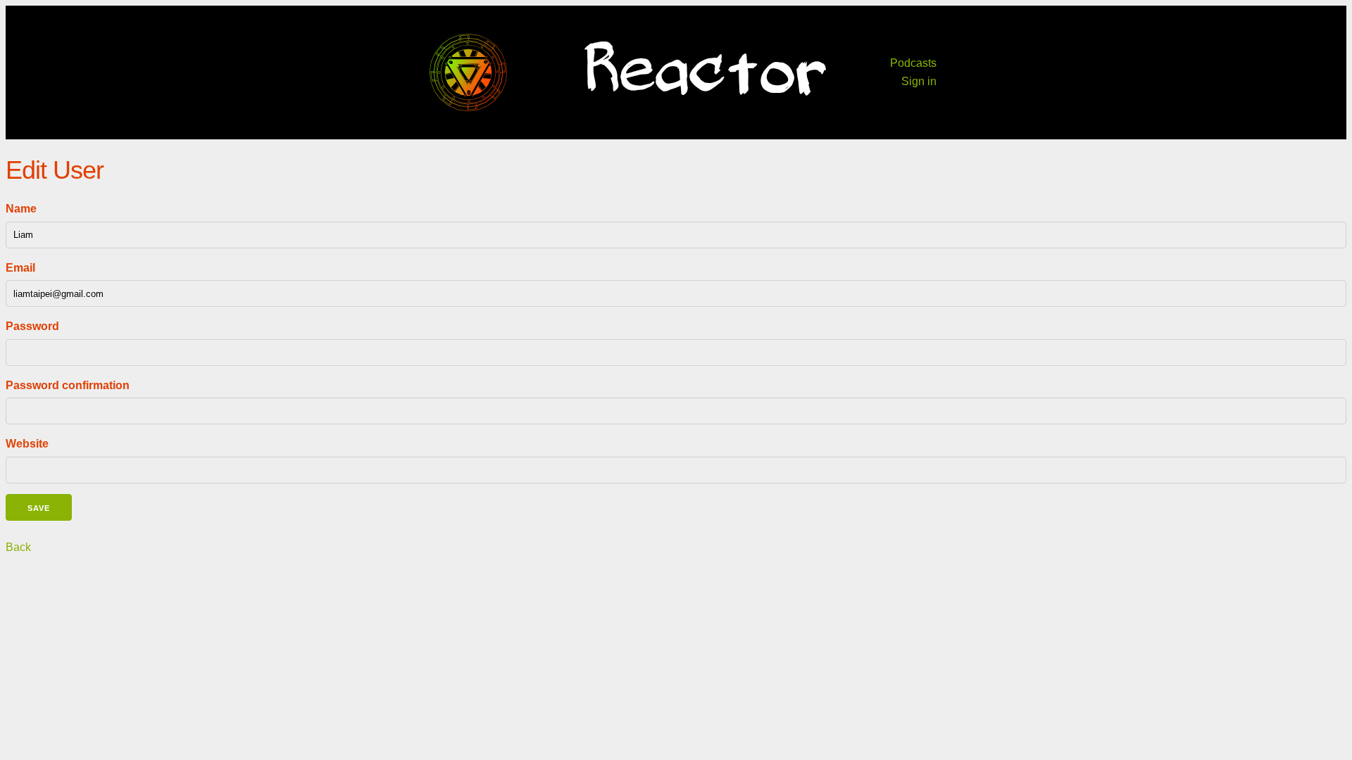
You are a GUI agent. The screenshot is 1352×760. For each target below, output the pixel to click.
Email (20, 268)
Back (18, 547)
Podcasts (913, 63)
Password (32, 326)
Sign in (919, 81)
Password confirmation (68, 385)
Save (38, 508)
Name (21, 209)
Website (27, 444)
